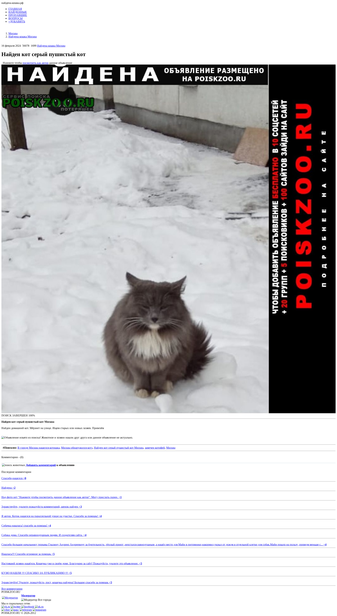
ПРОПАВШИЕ (17, 15)
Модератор (28, 595)
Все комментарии (11, 588)
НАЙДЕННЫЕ (17, 12)
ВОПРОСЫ (15, 18)
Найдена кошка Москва (51, 45)
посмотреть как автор (35, 62)
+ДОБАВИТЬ (16, 21)
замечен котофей (155, 447)
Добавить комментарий (41, 465)
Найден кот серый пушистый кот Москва (118, 447)
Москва (170, 447)
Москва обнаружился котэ (76, 447)
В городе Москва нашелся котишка (39, 447)
